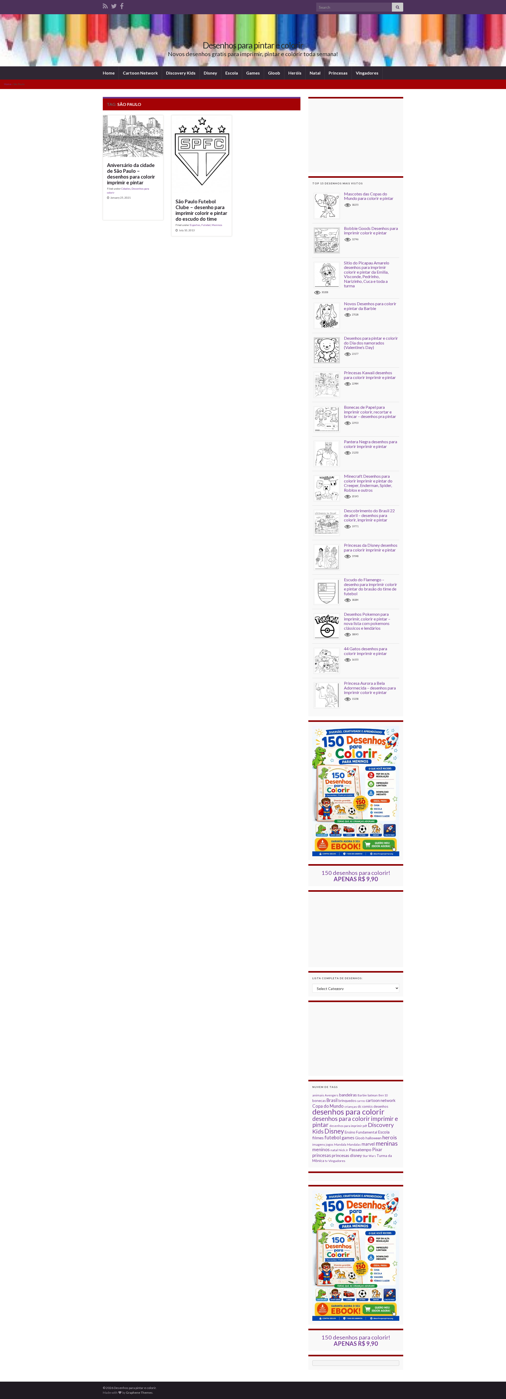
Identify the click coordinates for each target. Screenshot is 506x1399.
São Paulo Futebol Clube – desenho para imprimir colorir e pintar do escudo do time (201, 210)
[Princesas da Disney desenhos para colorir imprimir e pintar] (329, 557)
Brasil (332, 1100)
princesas (321, 1155)
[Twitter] (114, 5)
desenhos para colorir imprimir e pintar (355, 1122)
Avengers (331, 1095)
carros (361, 1100)
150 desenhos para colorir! (356, 876)
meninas (387, 1143)
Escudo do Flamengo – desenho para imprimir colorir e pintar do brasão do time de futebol (370, 586)
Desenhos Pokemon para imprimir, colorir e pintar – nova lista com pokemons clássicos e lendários (367, 621)
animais (318, 1095)
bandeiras (348, 1094)
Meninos (217, 224)
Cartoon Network (140, 72)
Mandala (340, 1144)
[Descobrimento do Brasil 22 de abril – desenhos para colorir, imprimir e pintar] (329, 522)
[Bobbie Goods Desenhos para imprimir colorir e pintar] (329, 240)
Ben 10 (383, 1095)
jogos (329, 1144)
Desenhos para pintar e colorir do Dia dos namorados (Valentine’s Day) (371, 343)
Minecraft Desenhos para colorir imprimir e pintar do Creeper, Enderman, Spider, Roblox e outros (368, 483)
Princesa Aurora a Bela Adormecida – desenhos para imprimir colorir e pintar (370, 688)
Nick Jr (343, 1150)
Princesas (338, 72)
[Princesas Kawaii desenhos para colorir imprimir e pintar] (329, 384)
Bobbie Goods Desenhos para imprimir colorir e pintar (371, 230)
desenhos (380, 1106)
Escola (231, 72)
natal (334, 1150)
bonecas (319, 1100)
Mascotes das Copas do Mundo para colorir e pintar (368, 196)
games (348, 1137)
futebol (332, 1137)
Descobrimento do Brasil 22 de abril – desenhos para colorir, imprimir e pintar (369, 515)
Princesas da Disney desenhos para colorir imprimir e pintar (370, 547)
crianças (350, 1107)
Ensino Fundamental (361, 1132)
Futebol (206, 224)
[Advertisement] (355, 135)
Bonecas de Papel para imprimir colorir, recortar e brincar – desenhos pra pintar (370, 412)
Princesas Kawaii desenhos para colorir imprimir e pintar (370, 375)
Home (109, 72)
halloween (374, 1138)
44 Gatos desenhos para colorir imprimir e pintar (365, 651)
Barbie (362, 1095)
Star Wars (369, 1155)
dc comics (365, 1106)
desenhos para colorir (348, 1111)
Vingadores (367, 72)
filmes (318, 1137)
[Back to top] (494, 1387)
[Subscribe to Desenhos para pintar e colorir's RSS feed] (105, 5)
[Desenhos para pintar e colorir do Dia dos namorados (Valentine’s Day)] (329, 350)
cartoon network (381, 1100)
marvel (368, 1143)
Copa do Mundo (328, 1106)
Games (253, 72)
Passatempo (360, 1149)
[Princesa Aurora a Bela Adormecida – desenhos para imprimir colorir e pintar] (329, 695)
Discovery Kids (181, 72)
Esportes (195, 224)
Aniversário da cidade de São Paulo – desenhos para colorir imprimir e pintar (131, 173)
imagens (318, 1144)
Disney (210, 72)
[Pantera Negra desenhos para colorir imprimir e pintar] (329, 453)
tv (326, 1160)
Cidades (125, 188)
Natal (315, 72)
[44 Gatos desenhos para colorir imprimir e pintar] (329, 660)
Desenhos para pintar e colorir (253, 45)
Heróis (294, 72)
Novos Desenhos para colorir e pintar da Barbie (370, 306)
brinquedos (347, 1100)
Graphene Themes (139, 1393)
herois (389, 1137)
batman (373, 1095)
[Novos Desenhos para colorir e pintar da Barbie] (329, 315)
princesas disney (347, 1155)
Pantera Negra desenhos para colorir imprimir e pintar (370, 444)
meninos (321, 1149)
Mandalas (354, 1144)
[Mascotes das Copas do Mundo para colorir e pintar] (329, 206)
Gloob (274, 72)
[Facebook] (122, 5)
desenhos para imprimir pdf (348, 1125)
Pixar (377, 1149)
